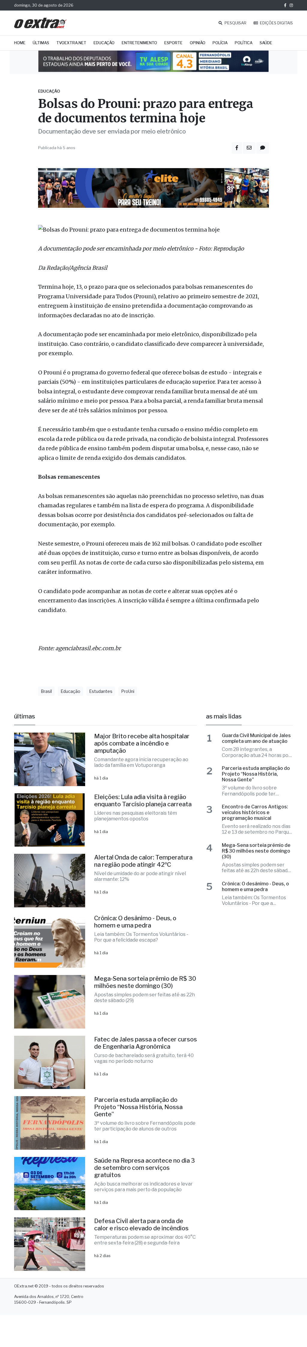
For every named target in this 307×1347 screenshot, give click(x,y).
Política (243, 43)
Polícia (220, 43)
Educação (104, 43)
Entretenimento (139, 43)
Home (19, 43)
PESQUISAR (235, 23)
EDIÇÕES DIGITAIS (276, 23)
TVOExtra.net (71, 43)
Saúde (266, 43)
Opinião (197, 43)
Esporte (173, 43)
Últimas (41, 43)
